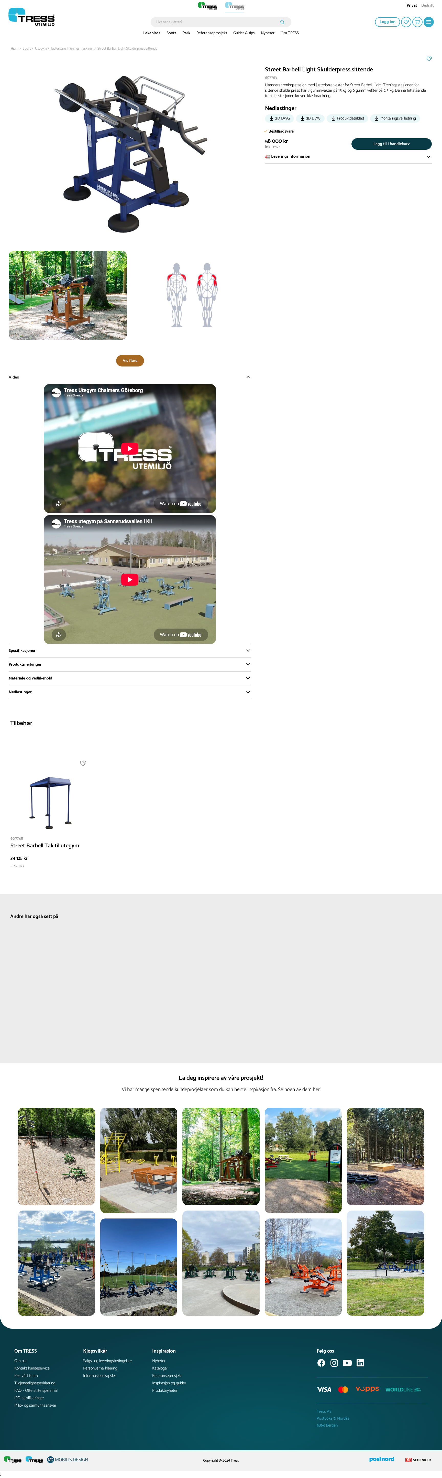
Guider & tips (244, 33)
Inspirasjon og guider (169, 1383)
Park (186, 33)
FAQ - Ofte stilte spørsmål (36, 1390)
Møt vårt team (26, 1375)
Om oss (20, 1361)
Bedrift (427, 6)
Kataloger (160, 1368)
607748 (16, 838)
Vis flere (130, 360)
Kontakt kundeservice (32, 1368)
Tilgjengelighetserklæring (34, 1383)
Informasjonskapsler (99, 1375)
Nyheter (267, 33)
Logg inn (387, 21)
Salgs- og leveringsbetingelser (107, 1361)
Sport (171, 33)
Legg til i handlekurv (391, 144)
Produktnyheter (165, 1390)
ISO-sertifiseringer (29, 1398)
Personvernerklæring (100, 1368)
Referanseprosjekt (211, 33)
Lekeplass (151, 33)
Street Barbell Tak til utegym (44, 846)
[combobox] (217, 22)
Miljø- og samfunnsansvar (35, 1405)
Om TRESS (290, 33)
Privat (412, 6)
